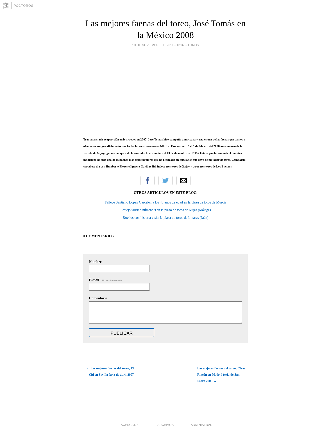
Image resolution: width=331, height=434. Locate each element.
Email (183, 180)
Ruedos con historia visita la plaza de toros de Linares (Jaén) (165, 217)
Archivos (165, 425)
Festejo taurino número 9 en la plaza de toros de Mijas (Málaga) (165, 210)
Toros (193, 45)
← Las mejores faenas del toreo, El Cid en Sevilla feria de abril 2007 (110, 371)
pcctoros (23, 5)
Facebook (147, 180)
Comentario (98, 298)
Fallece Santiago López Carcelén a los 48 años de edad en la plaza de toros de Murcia (165, 202)
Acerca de (129, 425)
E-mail (105, 280)
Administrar (201, 425)
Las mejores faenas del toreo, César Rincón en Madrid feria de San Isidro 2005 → (221, 375)
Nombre (95, 262)
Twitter (165, 180)
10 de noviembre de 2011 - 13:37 (158, 45)
